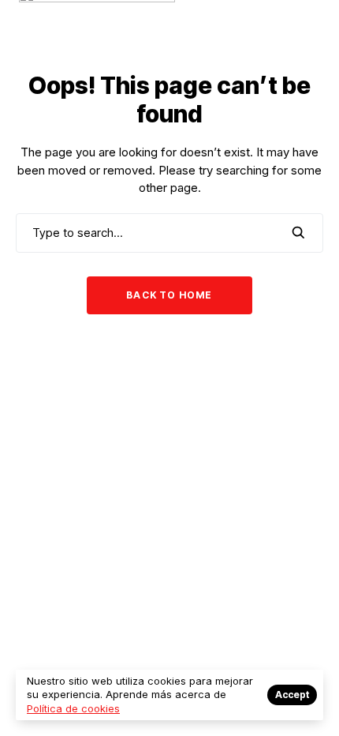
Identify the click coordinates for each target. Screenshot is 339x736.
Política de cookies (73, 708)
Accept (292, 694)
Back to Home (169, 295)
